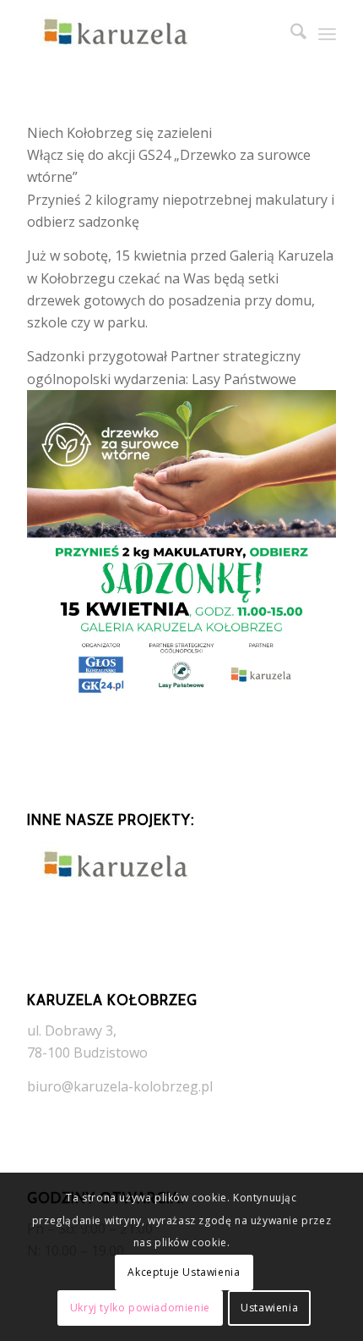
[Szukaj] (290, 34)
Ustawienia (269, 1307)
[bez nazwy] (150, 34)
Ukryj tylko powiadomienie (140, 1307)
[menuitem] (290, 34)
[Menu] (327, 34)
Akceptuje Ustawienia (183, 1272)
